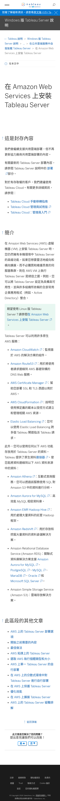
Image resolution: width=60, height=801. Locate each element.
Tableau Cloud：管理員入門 (30, 212)
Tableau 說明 (15, 38)
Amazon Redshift (23, 529)
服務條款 (22, 778)
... (24, 43)
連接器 (42, 457)
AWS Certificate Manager (28, 383)
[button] (6, 63)
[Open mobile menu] (7, 4)
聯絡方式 (31, 783)
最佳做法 (16, 648)
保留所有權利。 (41, 795)
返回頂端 (31, 722)
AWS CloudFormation (26, 402)
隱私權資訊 (35, 778)
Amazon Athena (22, 476)
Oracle (34, 575)
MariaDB (17, 575)
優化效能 (16, 691)
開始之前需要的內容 (23, 642)
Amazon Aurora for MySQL (29, 496)
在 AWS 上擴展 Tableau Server (30, 697)
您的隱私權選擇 (32, 788)
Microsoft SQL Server (26, 581)
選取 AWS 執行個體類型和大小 (30, 659)
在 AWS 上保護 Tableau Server (30, 686)
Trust (21, 783)
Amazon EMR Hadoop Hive (29, 509)
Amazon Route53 (23, 363)
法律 (12, 778)
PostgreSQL (19, 570)
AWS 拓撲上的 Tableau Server (30, 653)
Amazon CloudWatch (26, 349)
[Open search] (54, 4)
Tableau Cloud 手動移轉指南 (29, 201)
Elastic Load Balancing (27, 421)
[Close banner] (56, 12)
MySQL (38, 570)
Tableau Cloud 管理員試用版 (30, 207)
